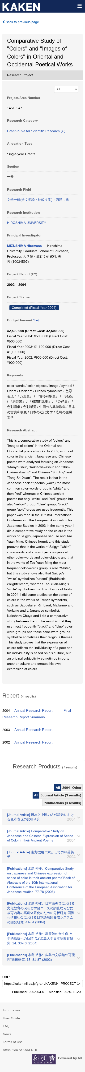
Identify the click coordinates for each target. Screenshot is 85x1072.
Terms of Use (13, 1042)
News (7, 1034)
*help (36, 320)
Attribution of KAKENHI (20, 1050)
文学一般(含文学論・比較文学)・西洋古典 (38, 200)
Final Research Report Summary (36, 714)
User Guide (11, 1018)
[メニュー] (79, 5)
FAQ (6, 1026)
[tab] (45, 766)
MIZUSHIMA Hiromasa (24, 246)
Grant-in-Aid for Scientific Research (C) (36, 131)
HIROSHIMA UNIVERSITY (26, 223)
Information (11, 1010)
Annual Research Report (33, 710)
